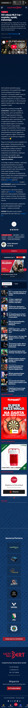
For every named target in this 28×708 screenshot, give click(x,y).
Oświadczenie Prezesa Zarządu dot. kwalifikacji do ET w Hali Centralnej (17, 389)
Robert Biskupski (13, 34)
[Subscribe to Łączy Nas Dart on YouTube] (20, 257)
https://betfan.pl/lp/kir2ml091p (10, 182)
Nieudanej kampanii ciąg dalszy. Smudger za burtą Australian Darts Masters (17, 360)
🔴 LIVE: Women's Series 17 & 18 (9, 274)
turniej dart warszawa (14, 239)
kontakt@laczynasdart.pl (14, 675)
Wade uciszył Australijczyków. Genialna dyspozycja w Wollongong (17, 323)
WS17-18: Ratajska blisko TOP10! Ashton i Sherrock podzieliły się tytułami (18, 293)
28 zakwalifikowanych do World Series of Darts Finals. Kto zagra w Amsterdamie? (17, 315)
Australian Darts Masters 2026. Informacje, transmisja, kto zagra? (18, 352)
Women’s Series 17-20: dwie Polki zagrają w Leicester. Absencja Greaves (18, 337)
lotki (22, 235)
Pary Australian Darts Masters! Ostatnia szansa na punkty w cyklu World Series (18, 382)
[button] (25, 269)
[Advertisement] (14, 71)
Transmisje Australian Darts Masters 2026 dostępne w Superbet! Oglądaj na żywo (16, 367)
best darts (16, 235)
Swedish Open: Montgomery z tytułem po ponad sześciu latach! (17, 307)
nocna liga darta (19, 237)
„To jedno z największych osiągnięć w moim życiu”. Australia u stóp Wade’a (15, 300)
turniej (4, 239)
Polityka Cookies (20, 698)
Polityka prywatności (9, 698)
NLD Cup (4, 237)
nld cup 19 (10, 237)
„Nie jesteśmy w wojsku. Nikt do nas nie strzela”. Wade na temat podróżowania (17, 345)
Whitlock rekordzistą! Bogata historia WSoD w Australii (16, 374)
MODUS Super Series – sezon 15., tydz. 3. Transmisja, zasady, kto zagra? (18, 330)
